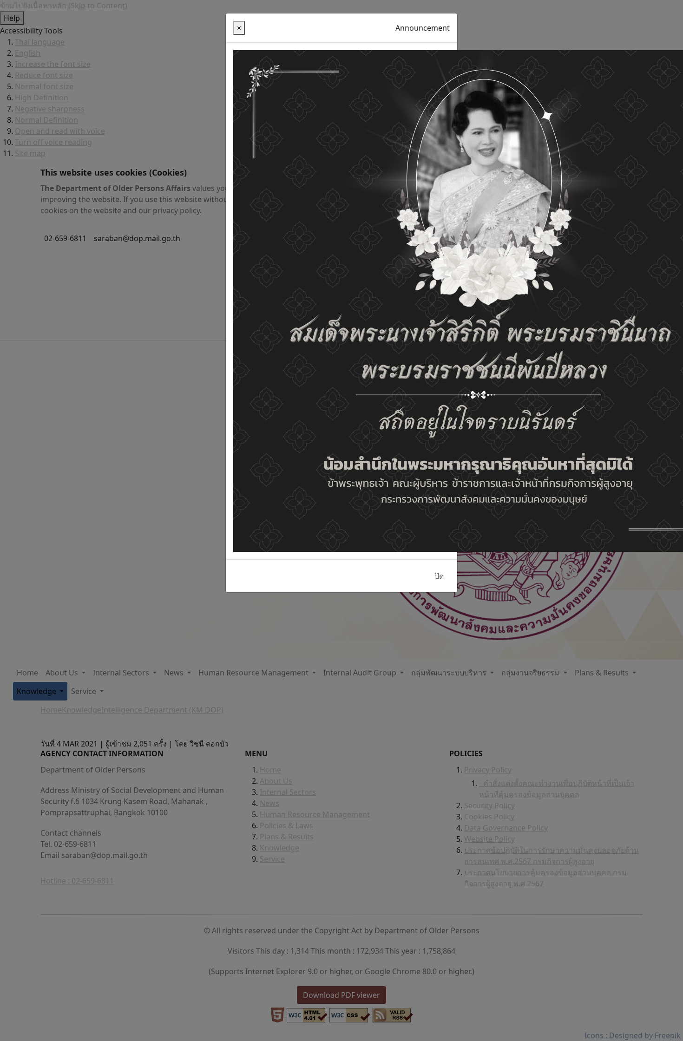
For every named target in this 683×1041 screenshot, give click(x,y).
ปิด (439, 576)
